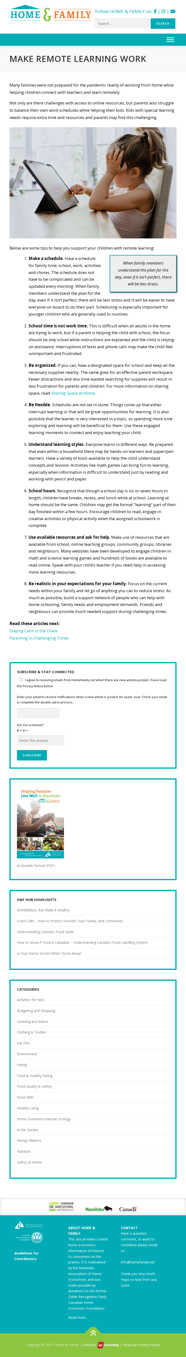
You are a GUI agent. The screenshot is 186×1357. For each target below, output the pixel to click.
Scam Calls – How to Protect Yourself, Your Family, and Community (70, 921)
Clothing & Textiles (31, 1032)
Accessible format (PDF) (36, 865)
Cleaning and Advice (32, 1021)
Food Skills (25, 1097)
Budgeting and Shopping (36, 1010)
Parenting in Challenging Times (39, 638)
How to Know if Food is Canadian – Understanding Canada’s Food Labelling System (82, 942)
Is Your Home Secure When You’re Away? (49, 953)
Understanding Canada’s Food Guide (45, 931)
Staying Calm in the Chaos (33, 631)
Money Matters (29, 1140)
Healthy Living (28, 1108)
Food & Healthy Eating (34, 1075)
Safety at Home (29, 1162)
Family (22, 1064)
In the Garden (27, 1130)
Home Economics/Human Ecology (44, 1119)
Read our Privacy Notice (142, 1344)
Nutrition (24, 1151)
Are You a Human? (30, 728)
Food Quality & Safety (34, 1086)
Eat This (23, 1043)
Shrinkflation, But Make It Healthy (43, 910)
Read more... (78, 1317)
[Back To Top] (93, 1333)
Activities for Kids (30, 999)
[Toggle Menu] (170, 39)
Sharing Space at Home (73, 393)
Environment (27, 1054)
